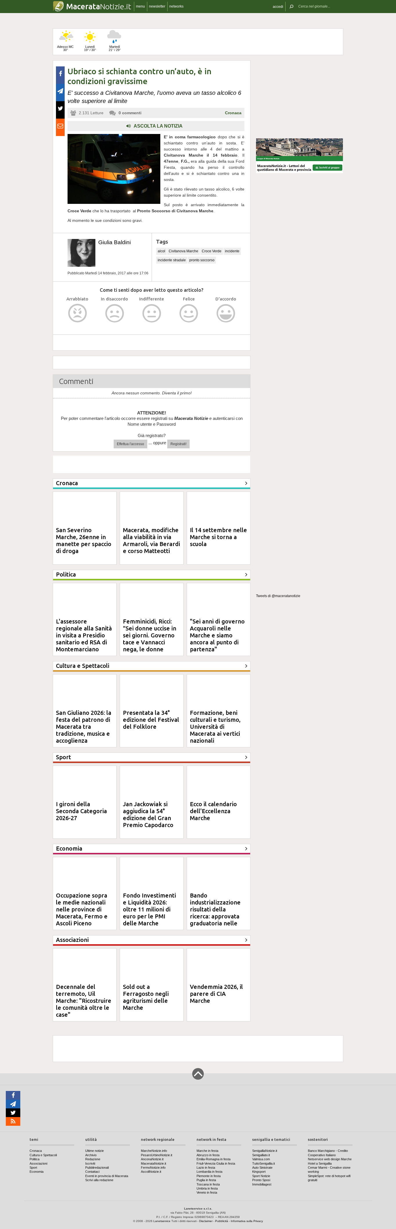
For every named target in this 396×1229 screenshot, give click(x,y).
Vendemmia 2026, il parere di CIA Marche (216, 993)
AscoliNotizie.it (151, 1171)
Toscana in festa (208, 1184)
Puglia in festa (206, 1180)
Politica (34, 1159)
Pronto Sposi (261, 1180)
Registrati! (178, 444)
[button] (278, 6)
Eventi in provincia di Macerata (106, 1176)
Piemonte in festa (209, 1176)
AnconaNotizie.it (152, 1159)
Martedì (115, 48)
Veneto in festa (207, 1192)
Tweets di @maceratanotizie (278, 596)
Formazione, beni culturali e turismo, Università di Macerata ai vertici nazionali (215, 726)
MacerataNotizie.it (153, 1163)
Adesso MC (65, 48)
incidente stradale (172, 260)
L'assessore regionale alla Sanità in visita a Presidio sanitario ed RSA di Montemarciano (84, 635)
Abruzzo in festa (208, 1155)
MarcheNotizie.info (154, 1150)
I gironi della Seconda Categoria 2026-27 (81, 811)
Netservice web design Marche (330, 1159)
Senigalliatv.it (261, 1155)
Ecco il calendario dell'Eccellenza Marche (213, 811)
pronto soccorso (202, 260)
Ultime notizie (94, 1150)
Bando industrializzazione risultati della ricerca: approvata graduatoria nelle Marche (215, 912)
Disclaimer (205, 1221)
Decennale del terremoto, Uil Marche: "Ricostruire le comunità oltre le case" (83, 1000)
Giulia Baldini (114, 242)
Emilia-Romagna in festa (213, 1159)
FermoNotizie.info (153, 1167)
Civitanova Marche (183, 251)
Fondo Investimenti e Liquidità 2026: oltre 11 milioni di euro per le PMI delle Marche (149, 909)
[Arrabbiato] (77, 313)
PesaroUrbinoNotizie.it (156, 1155)
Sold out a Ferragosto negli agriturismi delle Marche (146, 997)
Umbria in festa (207, 1188)
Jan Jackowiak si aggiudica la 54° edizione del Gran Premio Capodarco (148, 814)
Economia (36, 1171)
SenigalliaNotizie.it (264, 1150)
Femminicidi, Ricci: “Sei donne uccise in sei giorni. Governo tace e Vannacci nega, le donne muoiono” (149, 638)
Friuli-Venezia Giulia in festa (216, 1163)
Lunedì (90, 48)
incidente (232, 251)
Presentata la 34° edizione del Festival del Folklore (151, 719)
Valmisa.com (261, 1159)
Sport (33, 1167)
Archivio (91, 1155)
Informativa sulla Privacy (247, 1221)
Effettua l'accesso (130, 444)
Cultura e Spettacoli (43, 1155)
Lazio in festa (206, 1167)
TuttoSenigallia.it (263, 1163)
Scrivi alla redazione (99, 1180)
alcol (161, 251)
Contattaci (92, 1171)
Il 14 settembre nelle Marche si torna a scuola (218, 537)
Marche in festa (207, 1150)
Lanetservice (161, 1221)
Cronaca (233, 112)
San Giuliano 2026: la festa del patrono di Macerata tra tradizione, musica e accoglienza (83, 726)
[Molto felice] (226, 313)
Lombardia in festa (209, 1171)
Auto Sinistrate (262, 1167)
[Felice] (189, 313)
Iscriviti (90, 1163)
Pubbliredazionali (97, 1167)
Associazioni (38, 1163)
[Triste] (115, 313)
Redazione (92, 1159)
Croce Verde (211, 251)
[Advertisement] (299, 97)
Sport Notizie (261, 1176)
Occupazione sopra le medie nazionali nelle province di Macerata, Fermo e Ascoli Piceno (82, 909)
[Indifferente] (152, 313)
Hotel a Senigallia (320, 1163)
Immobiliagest (261, 1184)
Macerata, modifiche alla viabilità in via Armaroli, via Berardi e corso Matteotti (151, 540)
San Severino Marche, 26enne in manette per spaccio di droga (83, 540)
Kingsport (259, 1171)
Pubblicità (221, 1221)
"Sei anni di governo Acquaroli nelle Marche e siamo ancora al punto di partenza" (217, 635)
